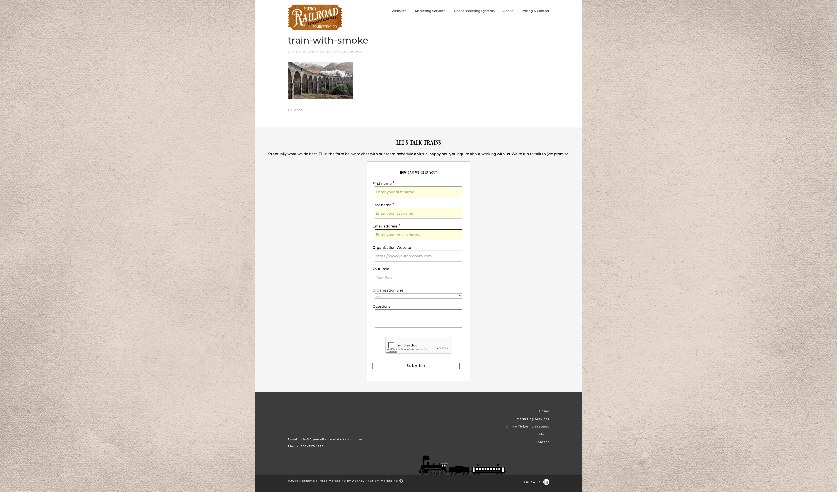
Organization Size (388, 290)
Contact (542, 442)
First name (383, 184)
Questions (381, 306)
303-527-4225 (312, 446)
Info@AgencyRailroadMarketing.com (330, 439)
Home (544, 411)
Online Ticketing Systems (474, 11)
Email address (385, 226)
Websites (399, 11)
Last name (382, 205)
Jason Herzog (320, 51)
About (508, 11)
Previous (296, 109)
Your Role (381, 269)
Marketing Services (430, 11)
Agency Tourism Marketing (375, 480)
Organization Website (392, 248)
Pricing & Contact (535, 11)
